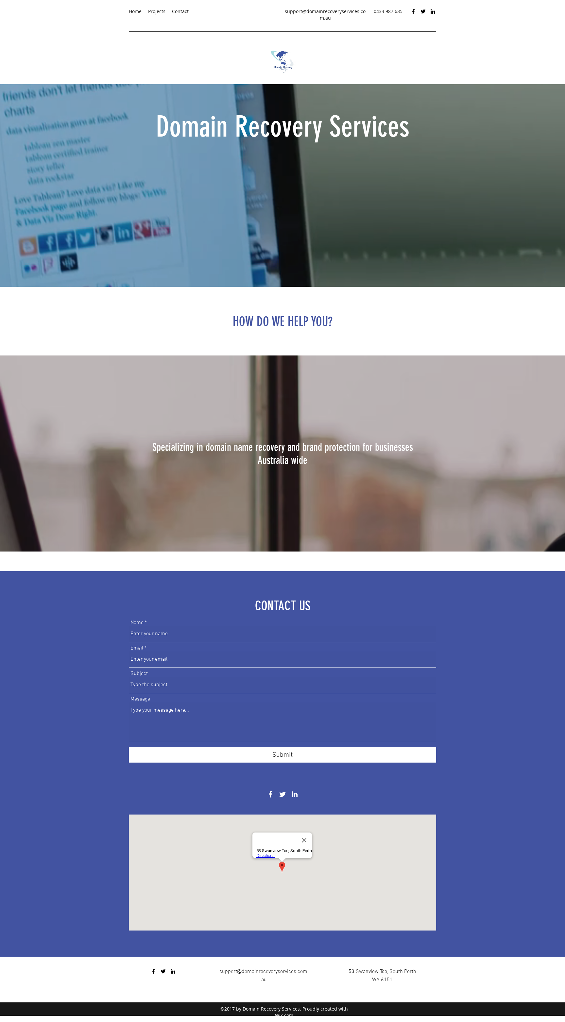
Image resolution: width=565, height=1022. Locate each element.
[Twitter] (423, 11)
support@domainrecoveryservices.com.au (325, 14)
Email (136, 648)
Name (137, 622)
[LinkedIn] (433, 11)
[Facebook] (413, 11)
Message (140, 699)
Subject (139, 673)
